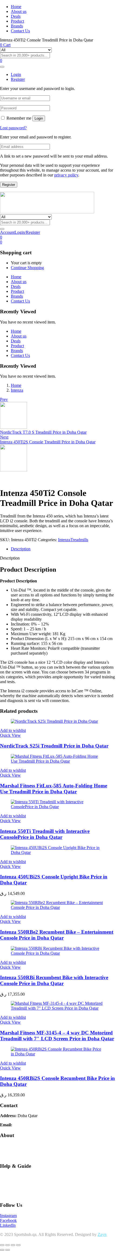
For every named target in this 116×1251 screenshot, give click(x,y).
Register (8, 185)
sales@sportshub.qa (30, 1125)
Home (16, 6)
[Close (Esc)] (18, 1245)
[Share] (13, 1245)
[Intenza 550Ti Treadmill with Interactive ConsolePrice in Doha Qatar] (58, 806)
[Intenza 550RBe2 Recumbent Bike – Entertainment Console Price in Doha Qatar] (58, 907)
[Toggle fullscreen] (7, 1245)
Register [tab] (18, 79)
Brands (17, 26)
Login (39, 118)
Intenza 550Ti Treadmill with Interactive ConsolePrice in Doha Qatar (45, 834)
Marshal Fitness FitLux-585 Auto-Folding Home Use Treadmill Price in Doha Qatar (53, 788)
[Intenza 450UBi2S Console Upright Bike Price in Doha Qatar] (58, 852)
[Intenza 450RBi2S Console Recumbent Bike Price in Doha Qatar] (58, 1054)
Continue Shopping (27, 267)
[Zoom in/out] (2, 1245)
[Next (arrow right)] (7, 1250)
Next (4, 437)
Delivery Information (18, 1155)
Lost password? (13, 128)
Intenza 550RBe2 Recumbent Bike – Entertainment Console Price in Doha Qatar (56, 935)
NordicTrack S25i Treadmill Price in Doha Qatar (54, 746)
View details (10, 479)
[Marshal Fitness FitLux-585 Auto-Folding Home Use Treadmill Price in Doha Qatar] (58, 761)
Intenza (17, 390)
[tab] (63, 549)
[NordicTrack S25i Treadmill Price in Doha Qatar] (54, 721)
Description (20, 549)
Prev (4, 399)
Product (17, 21)
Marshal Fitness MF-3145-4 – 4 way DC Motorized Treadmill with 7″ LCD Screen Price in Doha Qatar (57, 1035)
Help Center (10, 1176)
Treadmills (79, 539)
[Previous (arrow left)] (2, 1250)
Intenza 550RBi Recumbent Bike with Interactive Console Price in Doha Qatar (54, 980)
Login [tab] (16, 74)
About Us (8, 1146)
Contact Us (20, 31)
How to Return (13, 1194)
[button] (1, 242)
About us (18, 11)
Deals (16, 16)
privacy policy (66, 175)
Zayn (102, 1234)
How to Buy (10, 1185)
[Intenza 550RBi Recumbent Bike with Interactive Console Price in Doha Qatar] (58, 953)
